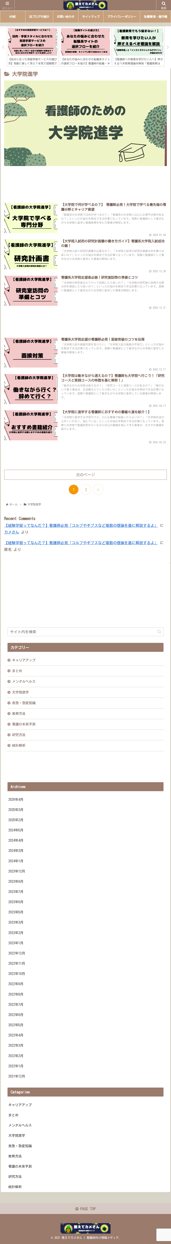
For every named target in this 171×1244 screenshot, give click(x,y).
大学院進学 (16, 1135)
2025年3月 (15, 809)
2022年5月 (15, 1025)
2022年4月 (15, 1035)
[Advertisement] (85, 184)
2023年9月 (15, 881)
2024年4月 (15, 840)
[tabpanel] (47, 47)
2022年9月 (15, 984)
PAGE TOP (87, 1209)
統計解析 (18, 745)
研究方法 (18, 735)
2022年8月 (15, 994)
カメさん (11, 532)
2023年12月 (16, 871)
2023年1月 (15, 943)
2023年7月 (15, 891)
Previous (3, 47)
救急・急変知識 (23, 703)
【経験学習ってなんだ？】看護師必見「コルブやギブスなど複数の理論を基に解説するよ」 (81, 525)
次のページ (85, 475)
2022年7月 (15, 1004)
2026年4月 (15, 799)
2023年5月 (15, 912)
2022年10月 (16, 973)
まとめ (17, 670)
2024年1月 (15, 861)
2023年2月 (15, 932)
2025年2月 (15, 820)
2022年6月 (15, 1014)
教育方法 (18, 713)
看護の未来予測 (23, 724)
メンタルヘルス (20, 1125)
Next (168, 47)
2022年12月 (16, 953)
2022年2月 (15, 1056)
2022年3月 (15, 1045)
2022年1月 (15, 1066)
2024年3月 (15, 850)
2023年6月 (15, 902)
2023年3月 (15, 922)
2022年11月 (16, 963)
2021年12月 (16, 1076)
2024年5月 (15, 830)
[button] (159, 631)
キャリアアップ (23, 660)
